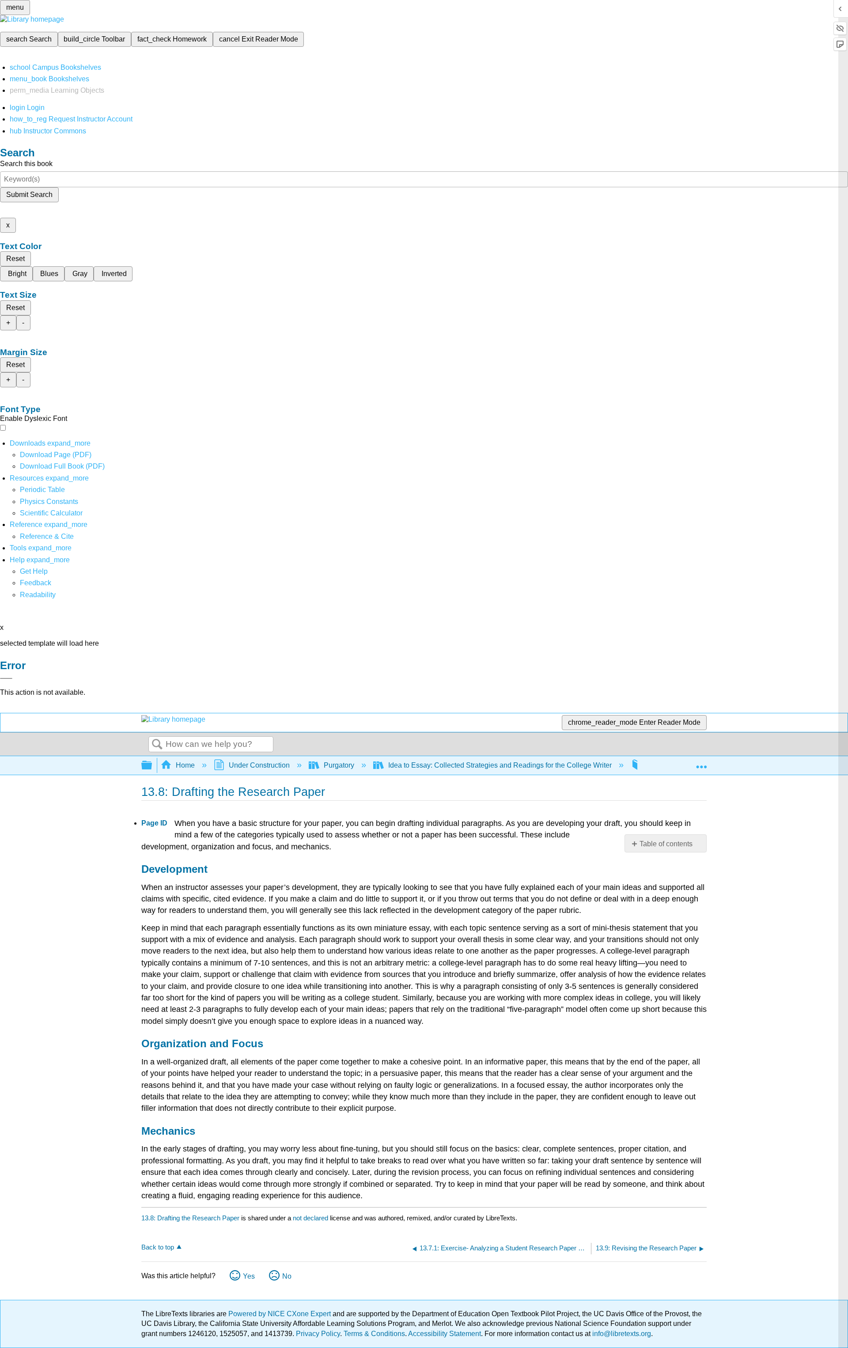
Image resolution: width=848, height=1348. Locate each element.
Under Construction (259, 765)
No (287, 1276)
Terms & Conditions (374, 1333)
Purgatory (339, 765)
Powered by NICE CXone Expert (280, 1314)
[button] (35, 583)
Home (185, 765)
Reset (15, 258)
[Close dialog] (6, 678)
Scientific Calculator (51, 513)
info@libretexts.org (621, 1333)
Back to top (157, 1247)
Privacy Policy (318, 1333)
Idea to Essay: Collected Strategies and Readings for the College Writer (499, 765)
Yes (249, 1276)
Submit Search (29, 194)
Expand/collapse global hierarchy (152, 766)
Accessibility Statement (444, 1333)
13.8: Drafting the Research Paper (190, 1218)
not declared (311, 1218)
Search (157, 744)
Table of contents (666, 844)
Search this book (26, 163)
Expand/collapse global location (701, 762)
